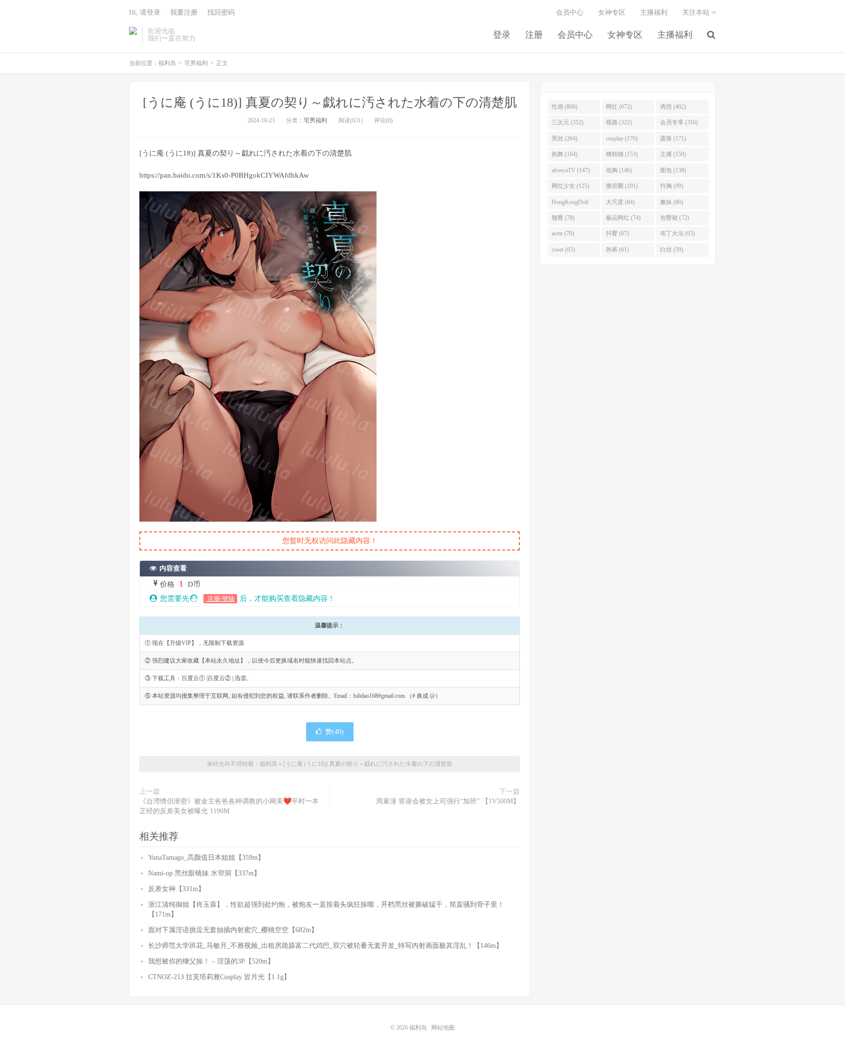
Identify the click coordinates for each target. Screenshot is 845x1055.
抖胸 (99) (671, 186)
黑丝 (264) (565, 138)
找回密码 (221, 12)
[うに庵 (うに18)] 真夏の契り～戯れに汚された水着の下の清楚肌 (330, 102)
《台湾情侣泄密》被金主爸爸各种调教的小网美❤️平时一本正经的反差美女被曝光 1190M (229, 806)
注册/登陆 (220, 598)
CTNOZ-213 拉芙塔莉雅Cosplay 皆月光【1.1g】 (219, 977)
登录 (502, 35)
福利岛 (133, 35)
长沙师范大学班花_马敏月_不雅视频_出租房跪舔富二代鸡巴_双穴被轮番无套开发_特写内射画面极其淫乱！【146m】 (325, 945)
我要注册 (184, 12)
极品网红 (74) (623, 217)
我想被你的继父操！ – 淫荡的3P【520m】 (211, 961)
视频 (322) (619, 122)
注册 (534, 35)
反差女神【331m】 (176, 889)
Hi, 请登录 (144, 12)
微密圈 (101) (622, 186)
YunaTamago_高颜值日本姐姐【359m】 (206, 857)
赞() (334, 731)
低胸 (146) (619, 170)
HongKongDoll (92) (570, 204)
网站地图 (443, 1027)
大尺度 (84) (620, 202)
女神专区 (625, 35)
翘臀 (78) (563, 217)
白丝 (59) (671, 249)
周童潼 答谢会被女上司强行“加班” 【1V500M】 (448, 801)
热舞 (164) (565, 154)
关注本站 (697, 12)
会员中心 (575, 35)
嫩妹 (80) (671, 202)
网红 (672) (619, 106)
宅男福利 (196, 63)
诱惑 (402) (673, 106)
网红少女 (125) (570, 186)
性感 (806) (565, 106)
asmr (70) (563, 233)
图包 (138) (673, 170)
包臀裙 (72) (674, 217)
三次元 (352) (567, 122)
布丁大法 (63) (677, 233)
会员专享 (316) (679, 122)
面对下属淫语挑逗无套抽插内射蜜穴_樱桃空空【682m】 (233, 930)
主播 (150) (673, 154)
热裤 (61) (617, 249)
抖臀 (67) (617, 233)
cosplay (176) (622, 138)
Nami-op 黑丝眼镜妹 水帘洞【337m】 (204, 873)
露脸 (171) (673, 138)
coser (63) (563, 249)
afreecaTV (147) (571, 170)
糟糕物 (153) (622, 154)
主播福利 (674, 35)
